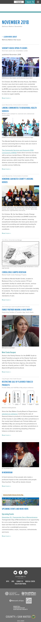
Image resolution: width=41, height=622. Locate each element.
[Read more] (20, 499)
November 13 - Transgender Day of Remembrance (19, 517)
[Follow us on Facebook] (20, 572)
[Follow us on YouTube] (25, 572)
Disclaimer (20, 621)
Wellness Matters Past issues (11, 40)
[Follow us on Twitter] (15, 572)
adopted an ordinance (10, 414)
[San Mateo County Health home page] (14, 8)
